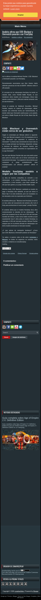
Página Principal (22, 253)
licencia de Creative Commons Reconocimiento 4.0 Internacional (20, 573)
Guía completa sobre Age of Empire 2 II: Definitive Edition (20, 419)
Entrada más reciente (9, 253)
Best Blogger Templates (30, 596)
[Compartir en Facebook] (10, 248)
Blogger (35, 591)
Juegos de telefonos (19, 337)
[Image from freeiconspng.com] (21, 328)
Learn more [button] (15, 9)
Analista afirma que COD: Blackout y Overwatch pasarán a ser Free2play (17, 33)
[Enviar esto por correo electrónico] (3, 248)
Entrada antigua (33, 253)
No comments (28, 37)
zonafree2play (19, 591)
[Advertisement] (21, 121)
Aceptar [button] (21, 15)
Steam (6, 337)
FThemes (9, 596)
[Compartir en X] (7, 248)
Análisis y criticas (17, 37)
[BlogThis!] (5, 248)
